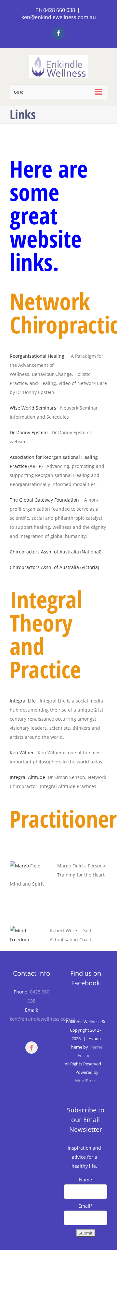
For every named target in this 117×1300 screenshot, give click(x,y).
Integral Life (23, 701)
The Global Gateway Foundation (44, 500)
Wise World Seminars (33, 408)
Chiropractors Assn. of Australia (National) (55, 552)
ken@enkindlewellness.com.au (58, 17)
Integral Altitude (27, 777)
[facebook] (31, 1047)
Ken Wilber (22, 752)
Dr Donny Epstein (29, 432)
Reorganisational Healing (38, 356)
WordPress (85, 1081)
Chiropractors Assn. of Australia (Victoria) (54, 567)
